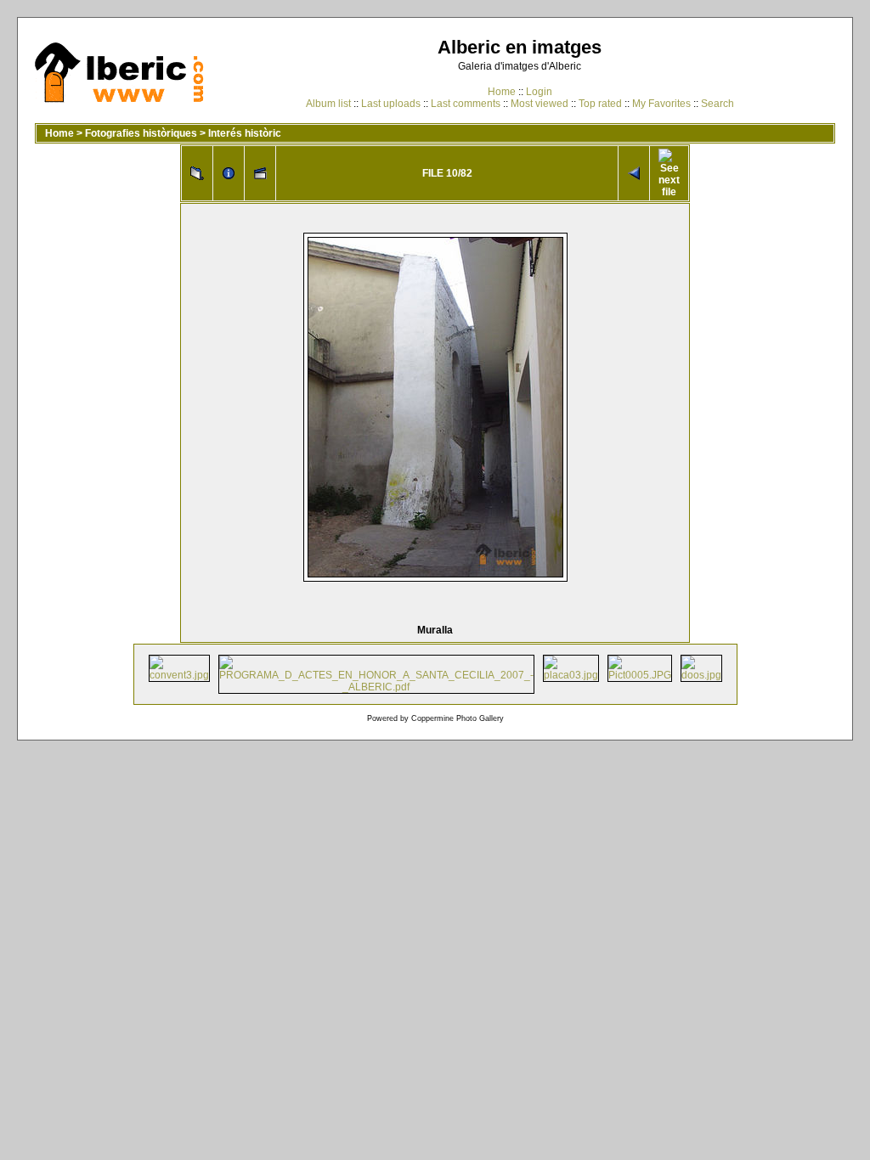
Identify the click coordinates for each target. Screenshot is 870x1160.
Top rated (600, 104)
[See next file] (669, 173)
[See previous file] (634, 173)
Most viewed (539, 104)
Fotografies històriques (141, 133)
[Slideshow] (260, 173)
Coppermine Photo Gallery (457, 718)
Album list (328, 104)
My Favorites (661, 104)
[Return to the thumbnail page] (197, 173)
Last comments (465, 104)
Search (717, 104)
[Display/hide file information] (228, 173)
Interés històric (244, 133)
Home (502, 92)
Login (539, 92)
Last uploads (391, 104)
